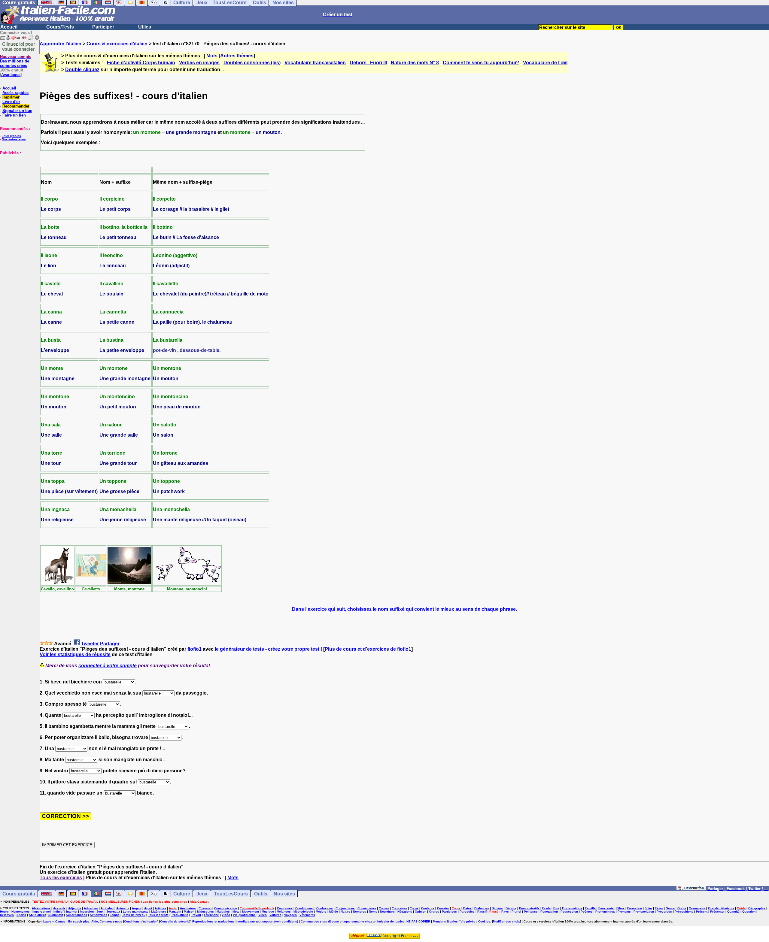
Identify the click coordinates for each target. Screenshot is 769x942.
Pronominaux (605, 911)
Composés (285, 908)
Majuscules (205, 911)
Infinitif (58, 911)
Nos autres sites (14, 139)
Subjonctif (55, 914)
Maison (189, 911)
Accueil (8, 26)
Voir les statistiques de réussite (75, 654)
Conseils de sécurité (175, 921)
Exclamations (572, 908)
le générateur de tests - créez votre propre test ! (268, 649)
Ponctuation (549, 911)
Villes (262, 914)
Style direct (37, 914)
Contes (384, 908)
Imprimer (11, 97)
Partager (110, 643)
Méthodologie (303, 911)
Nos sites (284, 893)
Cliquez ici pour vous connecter (18, 46)
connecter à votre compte (107, 665)
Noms (373, 911)
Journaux (113, 911)
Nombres (359, 911)
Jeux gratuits (11, 136)
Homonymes (20, 911)
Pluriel (516, 911)
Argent (136, 908)
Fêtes (659, 908)
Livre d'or (11, 101)
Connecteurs (366, 908)
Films (620, 908)
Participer (103, 26)
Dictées (497, 908)
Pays (505, 911)
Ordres (434, 911)
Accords (59, 908)
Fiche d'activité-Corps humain (141, 62)
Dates (467, 908)
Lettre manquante (135, 911)
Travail (196, 914)
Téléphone (211, 914)
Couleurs (427, 908)
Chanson (205, 908)
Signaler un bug (17, 110)
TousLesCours (231, 893)
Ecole (546, 908)
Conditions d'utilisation (140, 921)
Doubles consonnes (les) (252, 62)
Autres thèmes (237, 55)
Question (748, 911)
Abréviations (41, 908)
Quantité (733, 911)
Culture (181, 893)
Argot (148, 908)
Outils (260, 893)
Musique (268, 911)
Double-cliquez (82, 69)
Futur (648, 908)
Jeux (202, 893)
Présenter (717, 911)
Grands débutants (721, 908)
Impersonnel (41, 911)
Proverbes (664, 911)
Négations (404, 911)
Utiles (144, 26)
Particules (467, 911)
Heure (4, 911)
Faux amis (606, 908)
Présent (701, 911)
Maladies (223, 911)
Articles (160, 908)
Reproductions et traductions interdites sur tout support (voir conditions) (245, 921)
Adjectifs (74, 908)
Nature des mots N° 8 (415, 62)
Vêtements (307, 914)
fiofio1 (194, 649)
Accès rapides (15, 92)
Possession (569, 911)
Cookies (484, 921)
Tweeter (90, 643)
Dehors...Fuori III (368, 62)
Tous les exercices (61, 877)
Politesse (531, 911)
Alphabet (107, 908)
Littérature (158, 911)
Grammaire (697, 908)
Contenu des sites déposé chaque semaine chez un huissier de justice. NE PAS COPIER (365, 921)
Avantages (10, 74)
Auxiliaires (188, 908)
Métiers (321, 911)
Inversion (87, 911)
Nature (345, 911)
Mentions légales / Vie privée (454, 921)
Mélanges (284, 911)
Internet (71, 911)
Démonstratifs (529, 908)
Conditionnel (304, 908)
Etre (556, 908)
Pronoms (624, 911)
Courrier (443, 908)
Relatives (7, 914)
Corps (414, 908)
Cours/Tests (60, 26)
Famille (590, 908)
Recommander (15, 106)
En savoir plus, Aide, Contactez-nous (95, 921)
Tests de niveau (133, 914)
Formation (634, 908)
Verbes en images (199, 62)
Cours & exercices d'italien (117, 43)
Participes (449, 911)
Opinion (420, 911)
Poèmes (587, 911)
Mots (211, 55)
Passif (482, 911)
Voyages (290, 914)
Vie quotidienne (244, 914)
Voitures (275, 914)
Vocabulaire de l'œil (545, 62)
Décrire (511, 908)
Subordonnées (76, 914)
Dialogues (481, 908)
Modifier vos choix (506, 921)
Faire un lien (14, 115)
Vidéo (226, 914)
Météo (333, 911)
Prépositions (684, 911)
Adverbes (91, 908)
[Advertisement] (18, 185)
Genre (670, 908)
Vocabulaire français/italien (315, 62)
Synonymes (98, 914)
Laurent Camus (54, 921)
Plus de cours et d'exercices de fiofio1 (368, 649)
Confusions (324, 908)
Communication (225, 908)
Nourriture (387, 911)
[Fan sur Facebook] (691, 888)
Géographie (756, 908)
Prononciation (644, 911)
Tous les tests (158, 914)
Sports (21, 914)
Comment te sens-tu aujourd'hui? (481, 62)
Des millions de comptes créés (15, 61)
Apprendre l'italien (60, 43)
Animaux (122, 908)
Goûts (681, 908)
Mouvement (250, 911)
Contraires (399, 908)
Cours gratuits (18, 893)
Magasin (175, 911)
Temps (115, 914)
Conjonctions (345, 908)
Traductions (179, 914)
